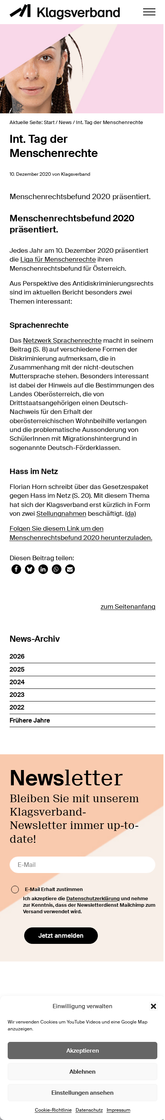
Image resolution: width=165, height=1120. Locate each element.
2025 (17, 669)
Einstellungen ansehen (82, 1093)
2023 (17, 695)
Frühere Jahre (30, 720)
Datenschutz (89, 1110)
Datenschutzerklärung (93, 898)
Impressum (118, 1110)
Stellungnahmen (61, 514)
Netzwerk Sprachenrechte (62, 341)
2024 (17, 682)
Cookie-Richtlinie (53, 1110)
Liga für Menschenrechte (58, 259)
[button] (153, 1006)
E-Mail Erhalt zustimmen (54, 889)
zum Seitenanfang (128, 607)
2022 (17, 707)
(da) (130, 514)
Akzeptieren (82, 1051)
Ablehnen (82, 1072)
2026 (17, 656)
